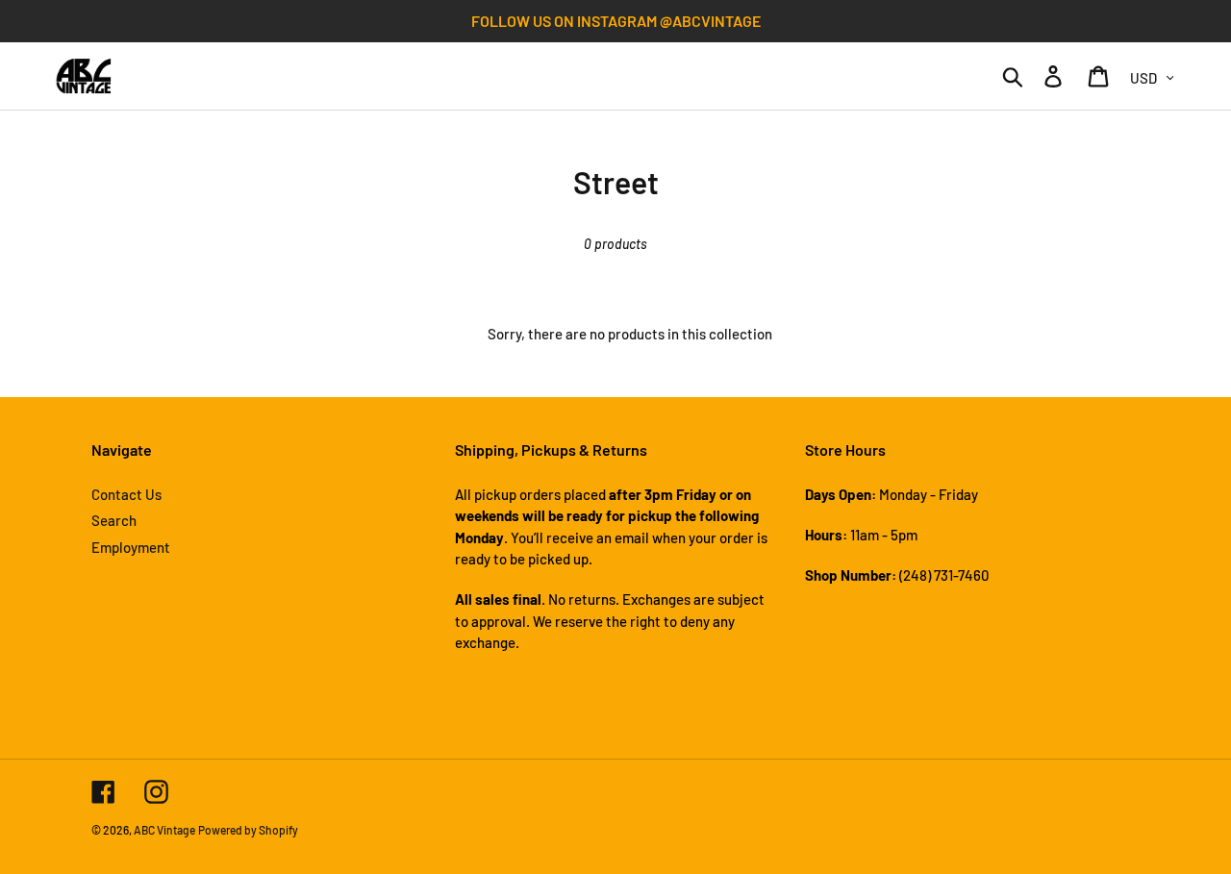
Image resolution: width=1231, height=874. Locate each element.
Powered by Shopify (248, 830)
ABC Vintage (164, 830)
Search (114, 520)
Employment (130, 547)
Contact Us (126, 494)
